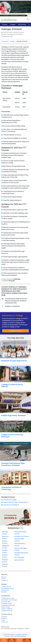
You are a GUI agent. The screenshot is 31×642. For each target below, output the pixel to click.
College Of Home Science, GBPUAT (12, 385)
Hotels (11, 636)
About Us (3, 577)
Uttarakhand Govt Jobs (7, 598)
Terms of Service (6, 586)
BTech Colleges (3, 640)
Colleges (12, 24)
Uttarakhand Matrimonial (8, 605)
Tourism (7, 636)
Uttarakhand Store (6, 603)
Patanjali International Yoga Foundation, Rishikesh (13, 464)
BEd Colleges (27, 640)
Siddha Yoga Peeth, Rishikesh (13, 415)
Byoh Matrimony (22, 636)
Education (24, 634)
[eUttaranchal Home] (8, 19)
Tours (15, 636)
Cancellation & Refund (7, 588)
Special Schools (19, 560)
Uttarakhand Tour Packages (9, 600)
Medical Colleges (19, 640)
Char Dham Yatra (6, 601)
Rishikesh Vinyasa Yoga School (14, 360)
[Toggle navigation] (28, 19)
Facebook (4, 618)
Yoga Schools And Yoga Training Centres (15, 502)
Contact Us (4, 580)
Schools (4, 24)
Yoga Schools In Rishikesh (11, 505)
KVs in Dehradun (19, 557)
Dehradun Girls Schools (21, 536)
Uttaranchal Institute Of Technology (11, 488)
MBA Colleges (11, 640)
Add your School (15, 331)
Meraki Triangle (5, 607)
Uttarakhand (4, 41)
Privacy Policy (5, 590)
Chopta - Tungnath (6, 609)
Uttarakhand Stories (7, 610)
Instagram (4, 616)
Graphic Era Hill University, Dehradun (12, 435)
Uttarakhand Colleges (10, 500)
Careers (3, 578)
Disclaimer (4, 592)
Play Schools (22, 24)
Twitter (3, 620)
